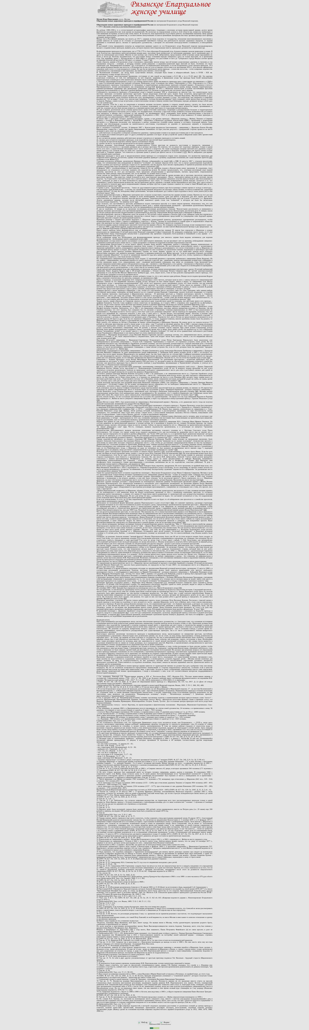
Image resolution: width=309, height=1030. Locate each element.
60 (181, 453)
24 (180, 214)
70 (141, 526)
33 (147, 273)
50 (98, 400)
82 (127, 613)
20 (120, 186)
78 (158, 586)
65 (127, 501)
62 (143, 464)
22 (136, 202)
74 (205, 574)
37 (203, 304)
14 (152, 143)
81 (202, 609)
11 (174, 99)
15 (185, 152)
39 (162, 333)
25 (137, 223)
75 (176, 575)
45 (184, 377)
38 (163, 320)
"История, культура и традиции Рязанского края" (122, 27)
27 (123, 235)
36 (189, 299)
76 (207, 581)
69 (184, 522)
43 (209, 358)
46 (179, 381)
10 (155, 80)
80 (125, 598)
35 (141, 283)
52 (150, 407)
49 (196, 395)
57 (170, 437)
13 (119, 126)
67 (210, 505)
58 (176, 450)
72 (184, 540)
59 (163, 451)
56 (112, 428)
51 (147, 404)
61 (197, 460)
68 (205, 510)
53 (133, 409)
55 (125, 427)
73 (122, 574)
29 (111, 246)
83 (118, 614)
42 (181, 354)
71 (139, 538)
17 (117, 159)
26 (113, 227)
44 (130, 365)
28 (146, 239)
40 (114, 338)
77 (165, 583)
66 (172, 503)
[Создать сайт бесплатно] (154, 1028)
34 (156, 278)
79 (180, 588)
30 (175, 255)
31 (128, 271)
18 (171, 161)
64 (202, 480)
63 (121, 471)
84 (188, 655)
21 (113, 193)
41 (126, 349)
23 (146, 211)
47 (156, 386)
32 (185, 271)
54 (120, 411)
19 (157, 166)
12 (111, 103)
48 (197, 391)
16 (210, 157)
